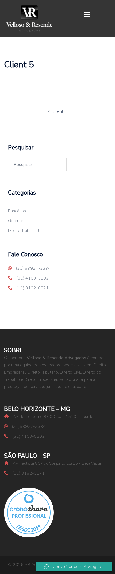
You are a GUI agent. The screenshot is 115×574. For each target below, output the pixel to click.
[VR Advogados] (29, 18)
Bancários (17, 211)
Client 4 (59, 111)
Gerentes (16, 221)
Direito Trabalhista (24, 231)
